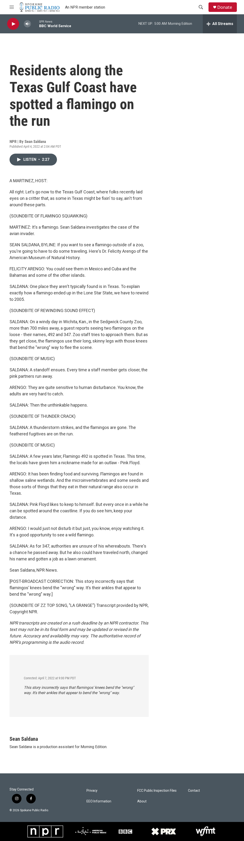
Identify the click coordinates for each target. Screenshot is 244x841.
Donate (224, 7)
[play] (13, 24)
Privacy (91, 790)
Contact (194, 790)
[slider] (35, 23)
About (142, 801)
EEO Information (98, 801)
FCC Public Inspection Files (157, 790)
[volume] (27, 24)
